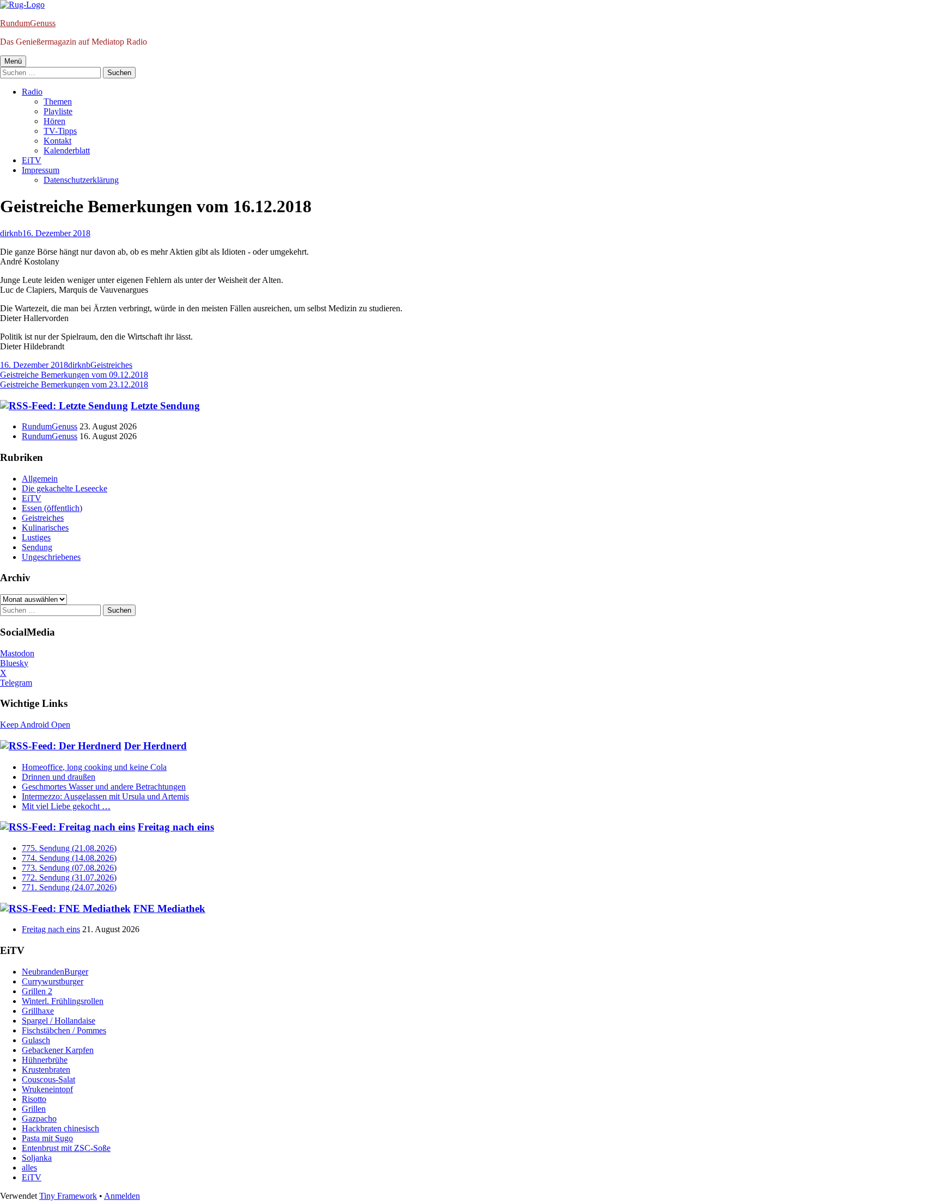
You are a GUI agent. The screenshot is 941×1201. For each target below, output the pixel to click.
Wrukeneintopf (47, 1089)
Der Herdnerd (155, 746)
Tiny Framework (68, 1195)
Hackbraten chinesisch (60, 1128)
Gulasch (36, 1040)
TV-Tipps (60, 131)
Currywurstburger (52, 981)
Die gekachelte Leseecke (64, 488)
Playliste (58, 111)
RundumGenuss (28, 23)
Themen (58, 101)
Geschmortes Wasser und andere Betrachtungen (104, 786)
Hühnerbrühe (45, 1059)
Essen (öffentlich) (52, 508)
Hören (54, 121)
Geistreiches (111, 364)
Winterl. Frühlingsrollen (62, 1001)
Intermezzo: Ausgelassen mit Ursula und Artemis (105, 796)
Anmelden (122, 1195)
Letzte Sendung (165, 405)
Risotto (34, 1099)
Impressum (40, 170)
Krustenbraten (46, 1069)
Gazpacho (39, 1118)
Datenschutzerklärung (81, 179)
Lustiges (36, 537)
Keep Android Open (35, 724)
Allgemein (40, 478)
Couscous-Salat (48, 1079)
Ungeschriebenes (51, 557)
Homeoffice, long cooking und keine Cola (94, 767)
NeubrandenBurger (55, 971)
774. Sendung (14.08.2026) (69, 858)
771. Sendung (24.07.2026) (69, 887)
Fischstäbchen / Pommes (64, 1030)
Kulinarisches (45, 527)
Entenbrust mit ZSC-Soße (66, 1148)
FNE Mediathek (169, 908)
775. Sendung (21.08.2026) (69, 848)
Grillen (34, 1108)
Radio (32, 91)
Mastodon (17, 653)
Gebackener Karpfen (58, 1050)
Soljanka (37, 1157)
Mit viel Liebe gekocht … (66, 806)
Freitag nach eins (176, 827)
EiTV (31, 160)
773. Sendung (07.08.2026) (69, 867)
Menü (13, 61)
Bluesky (14, 663)
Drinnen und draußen (58, 776)
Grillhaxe (38, 1010)
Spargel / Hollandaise (58, 1020)
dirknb (11, 233)
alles (29, 1167)
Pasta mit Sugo (47, 1138)
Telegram (16, 682)
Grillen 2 (37, 991)
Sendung (37, 547)
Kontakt (57, 140)
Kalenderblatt (67, 150)
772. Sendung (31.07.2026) (69, 877)
